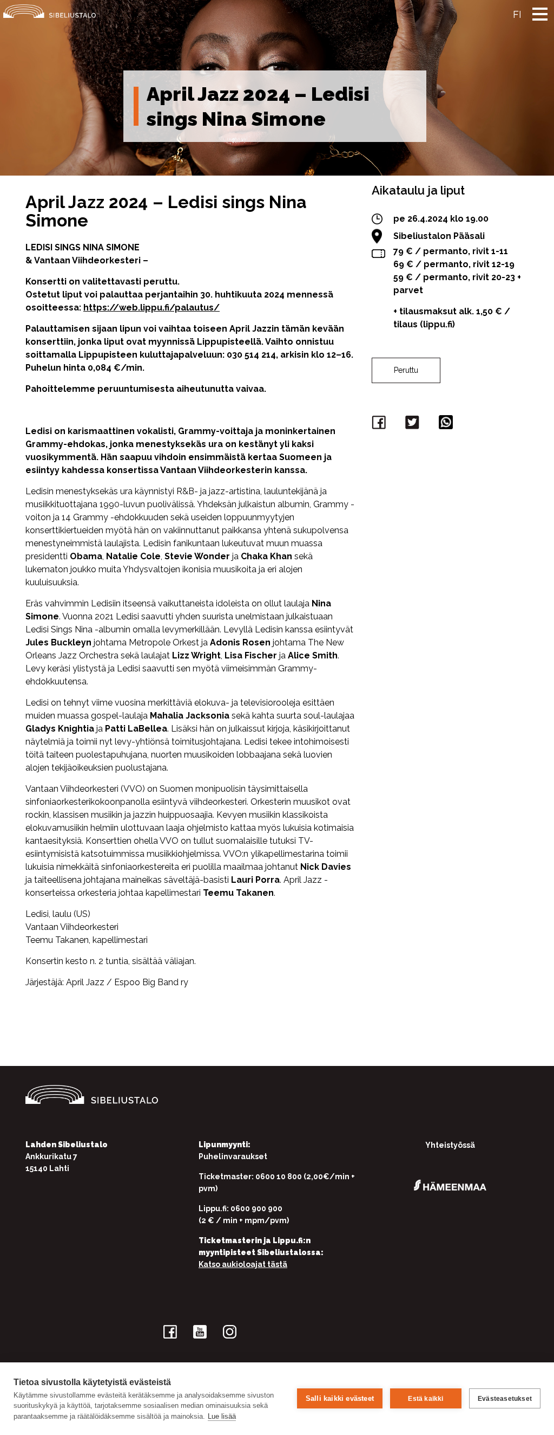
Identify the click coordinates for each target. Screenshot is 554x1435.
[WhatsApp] (447, 425)
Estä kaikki (425, 1398)
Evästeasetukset (505, 1398)
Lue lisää (222, 1416)
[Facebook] (380, 425)
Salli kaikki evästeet (340, 1398)
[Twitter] (414, 425)
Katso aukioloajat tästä (243, 1264)
